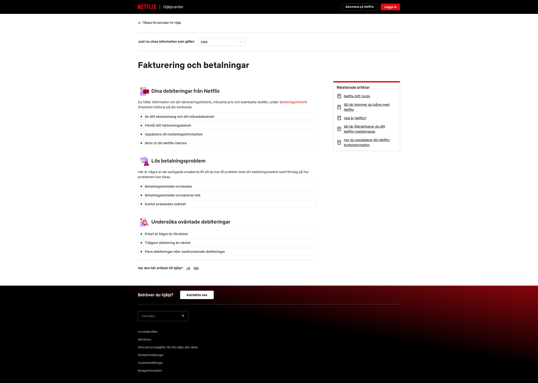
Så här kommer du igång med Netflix (366, 107)
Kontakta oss (197, 295)
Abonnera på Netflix (359, 7)
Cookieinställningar (150, 363)
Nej (196, 268)
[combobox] (201, 41)
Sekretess (144, 339)
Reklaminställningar (151, 355)
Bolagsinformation (150, 370)
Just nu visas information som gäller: (166, 41)
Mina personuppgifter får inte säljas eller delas (168, 347)
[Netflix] (147, 7)
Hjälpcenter (173, 6)
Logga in (390, 7)
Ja (188, 268)
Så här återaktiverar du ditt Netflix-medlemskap (364, 129)
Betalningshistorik (293, 102)
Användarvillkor (148, 332)
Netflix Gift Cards (357, 96)
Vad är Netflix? (355, 118)
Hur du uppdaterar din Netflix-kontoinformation (367, 142)
